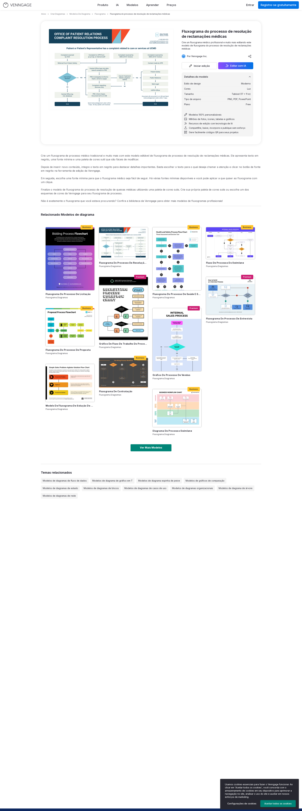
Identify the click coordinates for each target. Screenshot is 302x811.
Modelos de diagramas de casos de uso (145, 488)
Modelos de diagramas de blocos (101, 488)
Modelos (132, 5)
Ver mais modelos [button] (151, 447)
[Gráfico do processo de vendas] (177, 339)
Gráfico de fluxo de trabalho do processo (123, 343)
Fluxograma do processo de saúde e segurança (177, 294)
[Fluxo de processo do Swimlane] (230, 243)
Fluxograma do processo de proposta (68, 350)
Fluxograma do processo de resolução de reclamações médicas (123, 262)
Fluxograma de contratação (115, 391)
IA (117, 5)
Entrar (250, 5)
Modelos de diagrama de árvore (235, 488)
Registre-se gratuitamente (278, 5)
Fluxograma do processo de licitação (68, 294)
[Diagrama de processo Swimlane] (177, 408)
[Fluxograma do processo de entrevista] (230, 296)
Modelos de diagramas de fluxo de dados (65, 480)
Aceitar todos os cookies (278, 803)
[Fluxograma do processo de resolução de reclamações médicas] (123, 243)
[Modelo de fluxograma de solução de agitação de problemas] (70, 383)
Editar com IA (238, 65)
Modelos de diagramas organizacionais (192, 488)
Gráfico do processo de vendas (171, 375)
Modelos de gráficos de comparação (205, 480)
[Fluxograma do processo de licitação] (70, 258)
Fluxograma (100, 14)
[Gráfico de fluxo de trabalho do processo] (123, 308)
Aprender (152, 5)
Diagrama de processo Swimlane (172, 430)
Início (43, 14)
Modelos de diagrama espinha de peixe (159, 480)
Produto (103, 5)
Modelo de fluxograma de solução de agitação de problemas (70, 405)
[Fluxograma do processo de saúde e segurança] (177, 258)
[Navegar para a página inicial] (17, 5)
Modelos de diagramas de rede (59, 495)
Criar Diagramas (57, 14)
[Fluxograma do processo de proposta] (70, 327)
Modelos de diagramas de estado (60, 488)
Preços (171, 5)
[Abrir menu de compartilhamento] (249, 56)
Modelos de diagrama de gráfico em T (112, 480)
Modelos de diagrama (80, 14)
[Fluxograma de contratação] (123, 373)
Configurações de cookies (241, 803)
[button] (199, 65)
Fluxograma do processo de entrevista (229, 318)
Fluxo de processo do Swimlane (225, 262)
